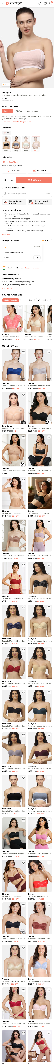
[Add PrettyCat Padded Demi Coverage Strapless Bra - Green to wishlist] (49, 692)
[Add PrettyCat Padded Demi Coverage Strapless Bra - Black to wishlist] (49, 565)
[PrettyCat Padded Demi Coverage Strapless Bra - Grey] (14, 748)
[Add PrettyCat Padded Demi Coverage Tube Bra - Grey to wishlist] (49, 778)
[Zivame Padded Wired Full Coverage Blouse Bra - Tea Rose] (12, 318)
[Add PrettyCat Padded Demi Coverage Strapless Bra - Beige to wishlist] (49, 607)
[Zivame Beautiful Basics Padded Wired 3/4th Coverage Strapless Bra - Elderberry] (40, 536)
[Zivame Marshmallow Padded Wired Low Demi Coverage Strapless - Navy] (14, 365)
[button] (3, 3)
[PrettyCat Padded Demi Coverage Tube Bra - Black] (14, 791)
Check (47, 193)
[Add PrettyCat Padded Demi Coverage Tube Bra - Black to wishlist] (23, 778)
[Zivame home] (14, 3)
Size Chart (16, 171)
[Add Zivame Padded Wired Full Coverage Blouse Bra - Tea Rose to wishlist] (20, 307)
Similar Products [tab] (10, 300)
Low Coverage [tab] (32, 111)
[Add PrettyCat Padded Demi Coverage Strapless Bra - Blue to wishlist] (23, 607)
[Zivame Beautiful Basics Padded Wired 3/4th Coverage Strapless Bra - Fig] (14, 876)
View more (6, 234)
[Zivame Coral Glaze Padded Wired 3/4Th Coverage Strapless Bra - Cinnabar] (40, 918)
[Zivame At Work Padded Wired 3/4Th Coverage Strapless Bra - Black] (40, 493)
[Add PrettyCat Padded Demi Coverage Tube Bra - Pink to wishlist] (12, 180)
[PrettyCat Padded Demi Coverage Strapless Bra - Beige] (40, 621)
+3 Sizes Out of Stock (10, 162)
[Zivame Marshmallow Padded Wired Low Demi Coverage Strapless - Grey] (40, 365)
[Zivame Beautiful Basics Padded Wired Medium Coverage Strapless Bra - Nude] (14, 450)
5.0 (6, 85)
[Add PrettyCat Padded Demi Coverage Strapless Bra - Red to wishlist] (23, 650)
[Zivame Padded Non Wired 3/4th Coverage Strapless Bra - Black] (14, 1046)
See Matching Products (22, 122)
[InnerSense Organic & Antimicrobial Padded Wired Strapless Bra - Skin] (14, 408)
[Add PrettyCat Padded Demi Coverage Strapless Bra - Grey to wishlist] (23, 735)
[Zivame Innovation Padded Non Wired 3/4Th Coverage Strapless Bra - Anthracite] (14, 833)
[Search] (40, 4)
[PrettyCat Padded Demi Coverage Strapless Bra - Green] (40, 706)
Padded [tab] (7, 111)
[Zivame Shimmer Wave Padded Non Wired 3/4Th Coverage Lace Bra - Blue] (40, 961)
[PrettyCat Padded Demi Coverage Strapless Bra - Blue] (14, 621)
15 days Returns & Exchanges (41, 202)
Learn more (6, 122)
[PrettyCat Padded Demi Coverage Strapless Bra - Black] (40, 578)
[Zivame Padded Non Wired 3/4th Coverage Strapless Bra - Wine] (40, 1046)
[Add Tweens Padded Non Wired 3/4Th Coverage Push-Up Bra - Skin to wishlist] (23, 948)
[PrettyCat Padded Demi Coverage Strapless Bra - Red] (14, 663)
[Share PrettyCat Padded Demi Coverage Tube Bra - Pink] (5, 180)
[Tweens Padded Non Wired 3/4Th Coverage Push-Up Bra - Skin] (14, 961)
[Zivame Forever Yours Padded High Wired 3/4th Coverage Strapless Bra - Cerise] (14, 1003)
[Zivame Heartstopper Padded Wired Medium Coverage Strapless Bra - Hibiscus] (40, 876)
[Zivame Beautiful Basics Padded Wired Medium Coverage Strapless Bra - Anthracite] (40, 408)
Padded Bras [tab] (27, 300)
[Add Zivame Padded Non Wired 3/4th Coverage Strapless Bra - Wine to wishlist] (49, 1033)
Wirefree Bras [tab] (43, 300)
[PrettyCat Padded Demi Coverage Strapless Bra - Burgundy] (40, 748)
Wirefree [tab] (19, 111)
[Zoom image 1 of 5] (27, 47)
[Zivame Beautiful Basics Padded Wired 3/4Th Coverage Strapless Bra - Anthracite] (40, 450)
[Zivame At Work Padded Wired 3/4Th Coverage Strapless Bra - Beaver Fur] (14, 536)
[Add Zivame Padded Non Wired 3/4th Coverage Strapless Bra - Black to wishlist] (23, 1033)
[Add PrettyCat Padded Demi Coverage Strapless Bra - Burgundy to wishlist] (49, 735)
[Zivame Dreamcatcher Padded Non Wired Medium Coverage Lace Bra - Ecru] (34, 318)
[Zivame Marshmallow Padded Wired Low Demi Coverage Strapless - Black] (14, 918)
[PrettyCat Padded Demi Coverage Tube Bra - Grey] (40, 791)
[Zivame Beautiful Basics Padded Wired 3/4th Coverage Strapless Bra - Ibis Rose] (40, 833)
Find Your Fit (41, 171)
